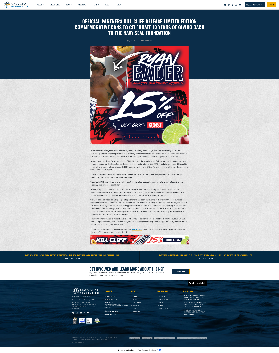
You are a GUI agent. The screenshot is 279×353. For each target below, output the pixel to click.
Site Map (203, 338)
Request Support (165, 299)
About (39, 4)
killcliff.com (137, 229)
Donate (162, 296)
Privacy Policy (134, 338)
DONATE (271, 4)
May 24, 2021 (72, 259)
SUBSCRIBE (181, 271)
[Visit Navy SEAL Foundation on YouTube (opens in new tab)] (240, 4)
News (107, 4)
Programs (82, 4)
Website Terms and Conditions (164, 338)
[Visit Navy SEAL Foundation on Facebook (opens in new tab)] (225, 4)
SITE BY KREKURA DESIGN (78, 342)
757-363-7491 (111, 314)
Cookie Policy (147, 338)
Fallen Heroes (55, 4)
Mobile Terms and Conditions (187, 338)
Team (68, 4)
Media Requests (112, 299)
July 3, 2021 (206, 259)
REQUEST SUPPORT (253, 4)
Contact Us (111, 296)
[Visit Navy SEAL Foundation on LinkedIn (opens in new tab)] (232, 4)
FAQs (135, 309)
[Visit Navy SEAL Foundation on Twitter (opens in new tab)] (236, 4)
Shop (119, 4)
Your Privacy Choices (147, 350)
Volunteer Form (165, 309)
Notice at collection (126, 350)
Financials (137, 305)
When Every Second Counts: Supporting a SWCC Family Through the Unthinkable (195, 305)
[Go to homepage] (16, 5)
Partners (136, 312)
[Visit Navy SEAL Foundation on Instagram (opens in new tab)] (229, 4)
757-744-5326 (198, 283)
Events (96, 4)
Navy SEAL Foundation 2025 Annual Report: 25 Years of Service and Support (194, 297)
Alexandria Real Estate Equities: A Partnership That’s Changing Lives (194, 312)
